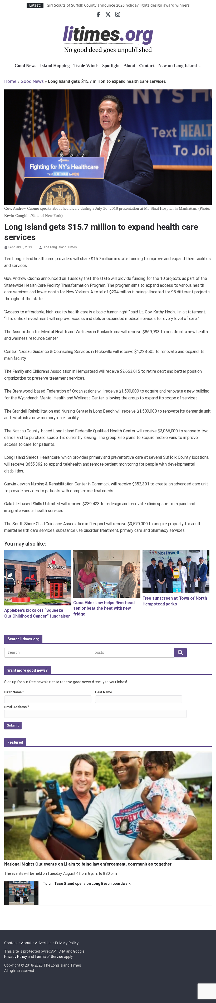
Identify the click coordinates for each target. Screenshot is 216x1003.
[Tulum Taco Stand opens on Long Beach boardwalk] (21, 893)
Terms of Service (49, 956)
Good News (25, 65)
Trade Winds (86, 65)
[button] (199, 66)
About (129, 65)
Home (10, 81)
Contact (147, 65)
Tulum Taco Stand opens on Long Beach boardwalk (87, 883)
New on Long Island (177, 65)
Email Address (15, 707)
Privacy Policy (66, 942)
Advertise (43, 942)
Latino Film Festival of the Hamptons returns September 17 (99, 5)
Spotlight (111, 65)
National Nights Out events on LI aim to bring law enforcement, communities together (88, 864)
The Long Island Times (60, 247)
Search (180, 652)
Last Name (103, 692)
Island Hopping (55, 65)
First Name (13, 692)
